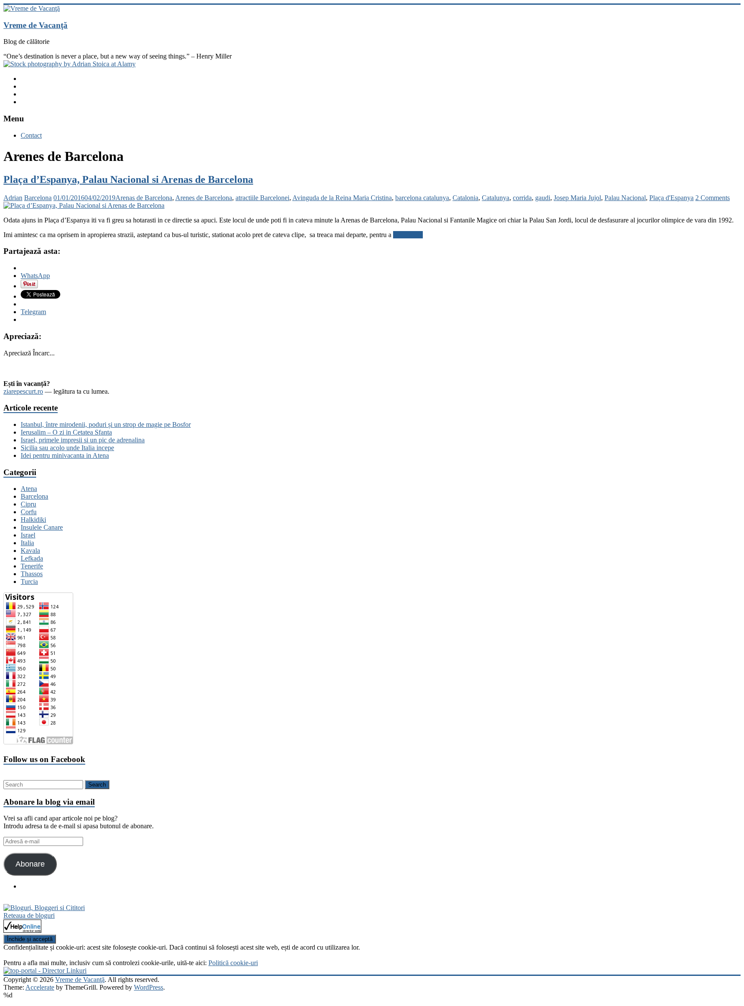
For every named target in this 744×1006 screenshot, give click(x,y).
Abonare (30, 864)
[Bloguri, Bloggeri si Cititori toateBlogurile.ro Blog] (44, 907)
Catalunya (495, 197)
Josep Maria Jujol (577, 197)
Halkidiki (33, 519)
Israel (28, 535)
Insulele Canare (42, 527)
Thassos (32, 573)
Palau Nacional (625, 197)
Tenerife (32, 566)
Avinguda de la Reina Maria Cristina (342, 197)
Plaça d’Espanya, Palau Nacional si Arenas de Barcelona (128, 179)
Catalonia (465, 197)
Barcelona (38, 197)
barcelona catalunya (422, 197)
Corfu (29, 511)
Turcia (29, 581)
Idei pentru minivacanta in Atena (65, 455)
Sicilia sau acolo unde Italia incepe (67, 447)
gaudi (542, 197)
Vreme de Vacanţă (35, 25)
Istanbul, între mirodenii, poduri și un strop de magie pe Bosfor (106, 424)
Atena (29, 488)
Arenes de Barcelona (203, 197)
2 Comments (712, 197)
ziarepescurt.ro (23, 391)
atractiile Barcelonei (262, 197)
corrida (522, 197)
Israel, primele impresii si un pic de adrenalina (83, 440)
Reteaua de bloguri (29, 915)
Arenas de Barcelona (143, 197)
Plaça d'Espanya (671, 197)
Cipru (28, 504)
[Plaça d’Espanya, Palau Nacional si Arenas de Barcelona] (83, 205)
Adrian (12, 197)
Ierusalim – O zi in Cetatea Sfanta (66, 432)
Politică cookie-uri (233, 962)
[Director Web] (22, 930)
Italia (27, 542)
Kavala (30, 550)
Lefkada (32, 558)
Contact (31, 135)
